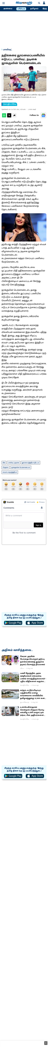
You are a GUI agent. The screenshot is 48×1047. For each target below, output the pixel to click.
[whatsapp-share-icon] (4, 117)
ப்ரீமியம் (21, 9)
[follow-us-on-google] (43, 115)
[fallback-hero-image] (10, 660)
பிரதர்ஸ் (5, 467)
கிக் (4, 462)
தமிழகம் (34, 8)
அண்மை (7, 8)
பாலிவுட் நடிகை (13, 462)
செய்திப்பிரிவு (9, 104)
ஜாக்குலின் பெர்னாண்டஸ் (20, 467)
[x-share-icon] (9, 117)
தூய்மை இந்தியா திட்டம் (30, 462)
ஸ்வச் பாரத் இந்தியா (10, 472)
